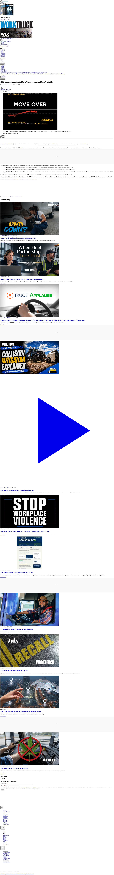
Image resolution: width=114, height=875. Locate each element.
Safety (1, 59)
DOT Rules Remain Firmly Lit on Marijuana (14, 768)
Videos (9, 72)
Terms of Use (8, 873)
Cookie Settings (54, 73)
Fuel (1, 47)
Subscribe (2, 19)
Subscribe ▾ (3, 3)
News (9, 1)
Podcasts (24, 72)
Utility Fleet (2, 68)
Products (17, 72)
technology (22, 147)
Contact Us (36, 73)
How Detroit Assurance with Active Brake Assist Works (17, 490)
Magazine (21, 72)
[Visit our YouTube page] (4, 779)
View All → (2, 773)
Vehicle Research (3, 70)
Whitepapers (32, 72)
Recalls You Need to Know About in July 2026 (14, 670)
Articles (11, 1)
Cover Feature (5, 1)
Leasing (1, 51)
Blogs (7, 72)
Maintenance (2, 53)
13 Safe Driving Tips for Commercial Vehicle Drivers (16, 629)
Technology (2, 64)
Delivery (2, 42)
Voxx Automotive (54, 143)
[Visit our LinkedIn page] (2, 779)
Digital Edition (7, 19)
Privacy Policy (3, 873)
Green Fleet (2, 49)
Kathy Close (6, 765)
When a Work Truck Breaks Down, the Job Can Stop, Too (18, 238)
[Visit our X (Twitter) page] (3, 779)
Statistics (28, 72)
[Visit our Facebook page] (1, 779)
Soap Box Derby (15, 73)
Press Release (48, 73)
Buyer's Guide (44, 72)
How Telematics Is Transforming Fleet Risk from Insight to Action (20, 711)
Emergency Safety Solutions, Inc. (6, 143)
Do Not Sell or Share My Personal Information (25, 873)
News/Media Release (8, 317)
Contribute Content (41, 73)
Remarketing (2, 57)
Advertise (32, 73)
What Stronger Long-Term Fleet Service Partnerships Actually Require (22, 279)
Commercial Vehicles (16, 196)
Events (35, 72)
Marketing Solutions (61, 73)
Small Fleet (2, 61)
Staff (5, 626)
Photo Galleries (13, 72)
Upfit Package (21, 73)
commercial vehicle (84, 143)
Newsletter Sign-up (8, 73)
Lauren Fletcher (10, 235)
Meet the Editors (27, 73)
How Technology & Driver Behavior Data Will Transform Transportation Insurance (21, 179)
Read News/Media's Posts (5, 90)
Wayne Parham (7, 487)
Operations (2, 55)
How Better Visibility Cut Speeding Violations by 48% (16, 572)
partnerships (9, 196)
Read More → (3, 242)
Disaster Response (3, 44)
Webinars (38, 72)
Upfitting (2, 66)
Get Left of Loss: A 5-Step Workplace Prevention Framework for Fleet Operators (25, 531)
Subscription (2, 73)
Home (1, 79)
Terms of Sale (13, 873)
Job (41, 72)
